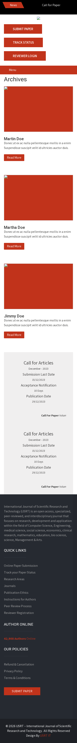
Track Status (23, 42)
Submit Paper (23, 29)
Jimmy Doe (14, 316)
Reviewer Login (25, 56)
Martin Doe (14, 138)
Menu (12, 70)
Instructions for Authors (20, 599)
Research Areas (14, 579)
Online (20, 639)
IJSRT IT (45, 735)
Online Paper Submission (21, 566)
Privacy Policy (13, 671)
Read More (14, 157)
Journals (10, 586)
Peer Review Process (18, 606)
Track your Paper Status (20, 572)
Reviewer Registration (19, 613)
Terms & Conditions (17, 678)
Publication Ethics (16, 593)
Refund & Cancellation (19, 664)
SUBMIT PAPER (22, 691)
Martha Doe (14, 227)
